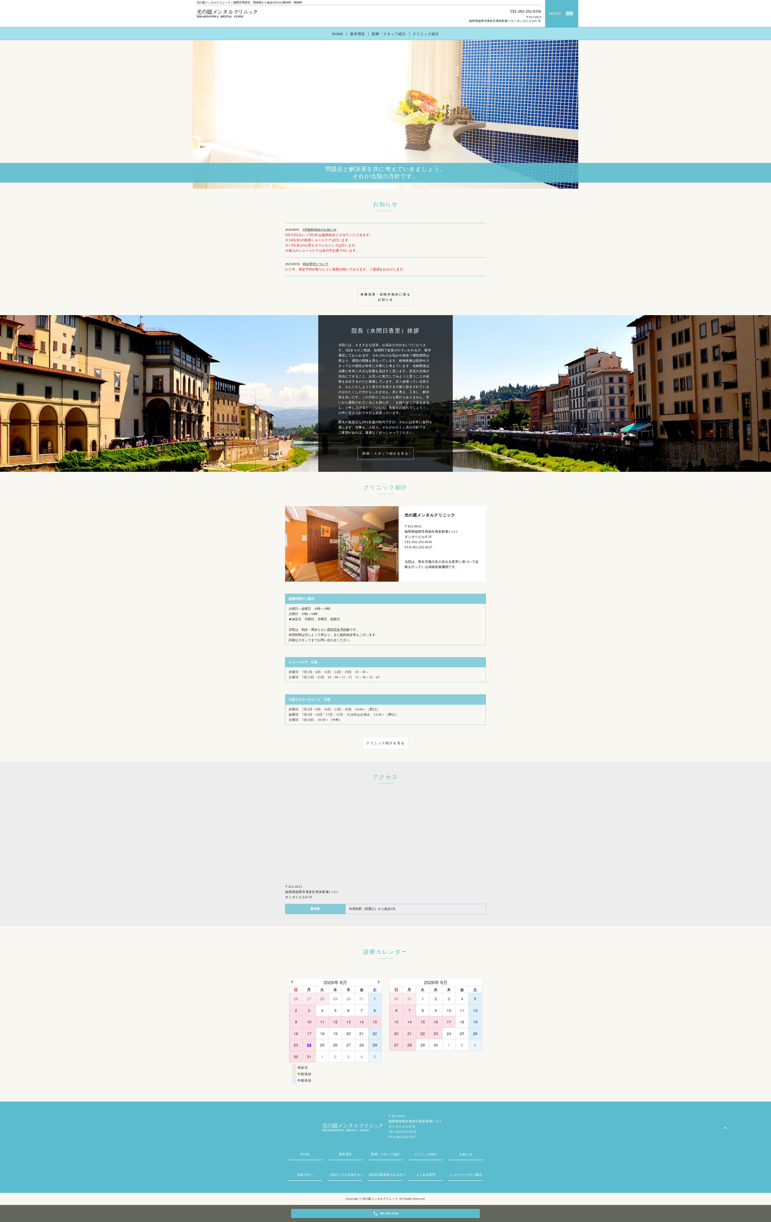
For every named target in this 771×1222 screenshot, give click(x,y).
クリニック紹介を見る (385, 743)
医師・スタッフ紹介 (389, 34)
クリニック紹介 (426, 34)
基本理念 (357, 34)
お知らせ (465, 1154)
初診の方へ (305, 1174)
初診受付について (315, 264)
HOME (337, 34)
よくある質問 (425, 1174)
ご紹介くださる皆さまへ (345, 1174)
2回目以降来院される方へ (385, 1174)
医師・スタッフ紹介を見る (385, 453)
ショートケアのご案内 (466, 1174)
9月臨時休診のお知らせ (320, 229)
